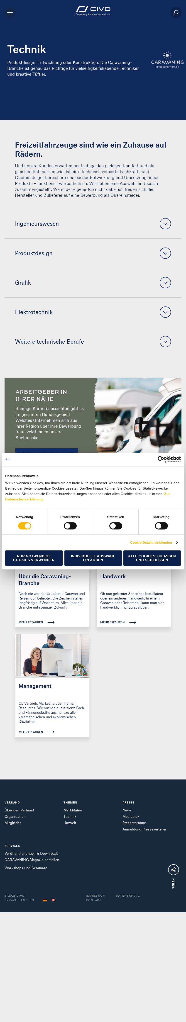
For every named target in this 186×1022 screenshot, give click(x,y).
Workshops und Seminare (26, 868)
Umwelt (70, 823)
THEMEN (70, 802)
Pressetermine (134, 823)
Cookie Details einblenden (151, 542)
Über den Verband (19, 810)
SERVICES (12, 845)
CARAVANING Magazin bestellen (32, 859)
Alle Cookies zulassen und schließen (152, 558)
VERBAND (12, 802)
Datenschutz (128, 895)
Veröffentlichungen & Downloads (32, 853)
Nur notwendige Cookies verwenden (33, 558)
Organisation (15, 816)
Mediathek (131, 816)
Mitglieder (13, 823)
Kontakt (93, 900)
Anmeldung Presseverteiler (144, 829)
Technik (70, 816)
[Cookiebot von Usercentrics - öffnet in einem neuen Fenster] (161, 459)
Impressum (95, 895)
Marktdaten (73, 810)
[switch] (70, 525)
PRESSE (128, 802)
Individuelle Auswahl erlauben (93, 558)
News (127, 810)
